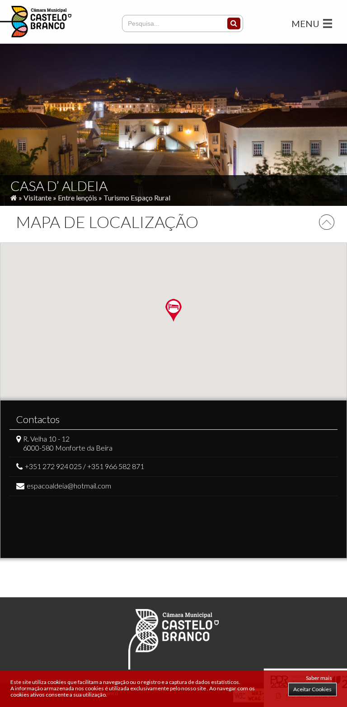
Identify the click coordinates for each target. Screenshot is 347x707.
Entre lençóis (77, 197)
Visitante (37, 197)
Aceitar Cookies (312, 689)
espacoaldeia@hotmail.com (69, 485)
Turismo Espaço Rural (136, 197)
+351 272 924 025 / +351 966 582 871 (84, 466)
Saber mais (319, 677)
